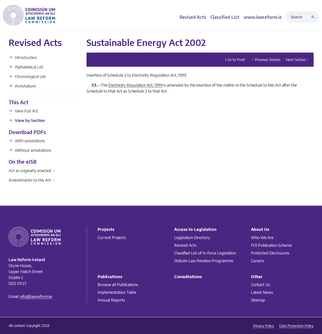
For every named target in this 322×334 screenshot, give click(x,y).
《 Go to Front (234, 59)
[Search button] (314, 17)
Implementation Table (117, 292)
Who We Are (262, 237)
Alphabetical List (28, 66)
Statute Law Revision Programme (203, 260)
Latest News (262, 292)
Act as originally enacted (32, 170)
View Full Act (26, 110)
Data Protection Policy (296, 326)
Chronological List (30, 76)
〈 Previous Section (265, 59)
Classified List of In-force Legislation (205, 252)
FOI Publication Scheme (271, 245)
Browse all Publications (118, 284)
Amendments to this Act (32, 179)
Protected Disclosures (270, 252)
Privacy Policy (263, 326)
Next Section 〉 (298, 59)
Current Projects (112, 237)
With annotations (29, 140)
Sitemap (258, 299)
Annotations (25, 85)
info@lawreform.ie (36, 296)
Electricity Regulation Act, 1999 (135, 84)
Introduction (25, 57)
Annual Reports (111, 299)
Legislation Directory (192, 237)
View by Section (29, 120)
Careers (257, 260)
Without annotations (32, 150)
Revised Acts (185, 245)
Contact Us (260, 284)
